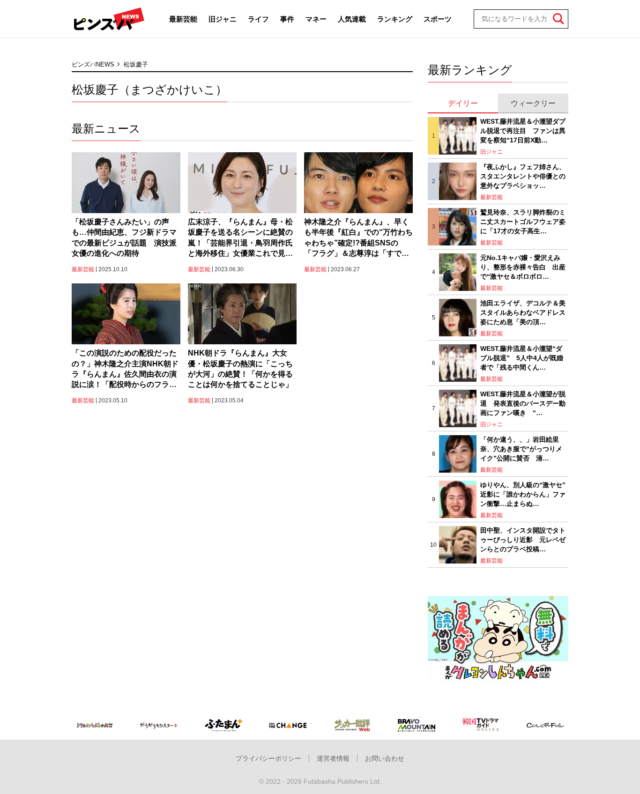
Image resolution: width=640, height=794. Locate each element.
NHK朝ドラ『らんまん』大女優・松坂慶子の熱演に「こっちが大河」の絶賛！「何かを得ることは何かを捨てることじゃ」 (240, 368)
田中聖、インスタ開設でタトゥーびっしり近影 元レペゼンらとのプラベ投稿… (523, 539)
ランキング (394, 19)
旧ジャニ (222, 19)
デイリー (463, 103)
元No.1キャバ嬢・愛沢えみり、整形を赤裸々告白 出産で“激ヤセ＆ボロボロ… (523, 267)
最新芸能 (183, 19)
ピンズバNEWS (93, 64)
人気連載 (352, 19)
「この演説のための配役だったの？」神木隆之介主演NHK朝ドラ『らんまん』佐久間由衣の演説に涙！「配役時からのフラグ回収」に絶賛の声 (125, 369)
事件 (287, 19)
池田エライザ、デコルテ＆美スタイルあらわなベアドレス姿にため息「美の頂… (523, 312)
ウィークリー (533, 103)
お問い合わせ (384, 758)
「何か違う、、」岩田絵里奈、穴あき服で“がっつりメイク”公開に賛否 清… (521, 448)
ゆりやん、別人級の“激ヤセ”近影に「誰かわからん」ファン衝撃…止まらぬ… (523, 494)
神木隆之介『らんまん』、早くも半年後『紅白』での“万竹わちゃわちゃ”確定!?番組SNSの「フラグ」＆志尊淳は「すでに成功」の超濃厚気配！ (358, 238)
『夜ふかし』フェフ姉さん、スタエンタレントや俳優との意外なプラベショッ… (523, 176)
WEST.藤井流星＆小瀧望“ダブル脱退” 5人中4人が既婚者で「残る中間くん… (521, 358)
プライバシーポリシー (268, 758)
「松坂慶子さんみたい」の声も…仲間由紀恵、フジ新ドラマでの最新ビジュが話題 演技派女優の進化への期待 (124, 237)
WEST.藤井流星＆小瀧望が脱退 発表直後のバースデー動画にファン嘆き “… (523, 403)
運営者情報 (333, 758)
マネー (316, 19)
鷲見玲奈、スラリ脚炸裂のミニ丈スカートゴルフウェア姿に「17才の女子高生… (523, 221)
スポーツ (438, 19)
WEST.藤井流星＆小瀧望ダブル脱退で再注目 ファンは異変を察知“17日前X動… (523, 130)
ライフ (258, 19)
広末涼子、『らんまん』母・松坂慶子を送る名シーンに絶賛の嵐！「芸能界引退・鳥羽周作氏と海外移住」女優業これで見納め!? (240, 238)
